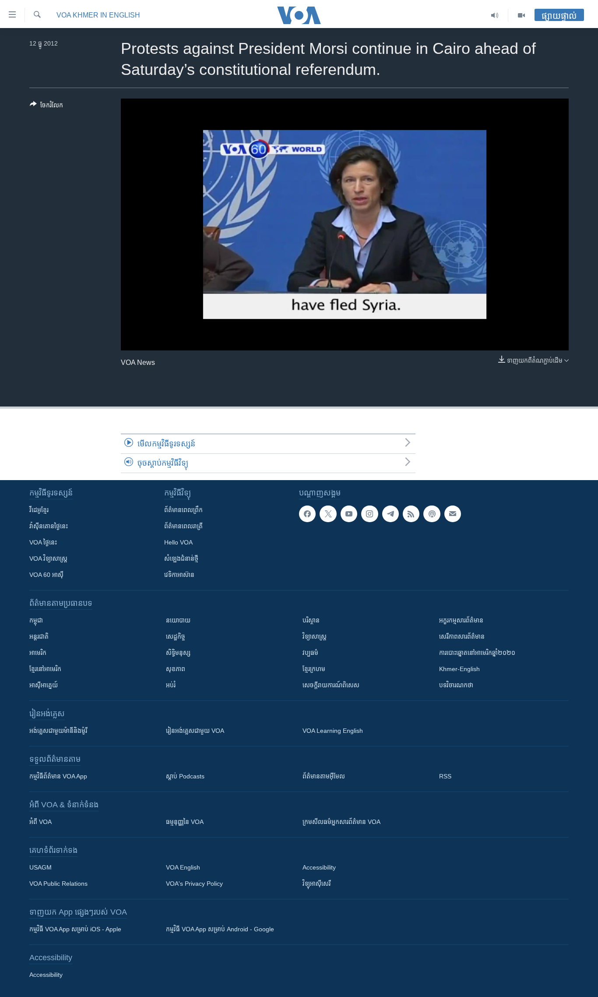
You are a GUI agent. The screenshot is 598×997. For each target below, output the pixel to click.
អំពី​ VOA (40, 821)
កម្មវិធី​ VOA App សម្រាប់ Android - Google (220, 929)
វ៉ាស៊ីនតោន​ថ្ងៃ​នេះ (48, 526)
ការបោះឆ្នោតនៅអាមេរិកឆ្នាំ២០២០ (477, 652)
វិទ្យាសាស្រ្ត (315, 636)
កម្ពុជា (36, 620)
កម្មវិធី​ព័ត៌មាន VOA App (58, 776)
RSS (445, 776)
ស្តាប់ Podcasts (185, 776)
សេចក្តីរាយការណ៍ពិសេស (331, 685)
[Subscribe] (452, 514)
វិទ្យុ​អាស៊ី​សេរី (317, 883)
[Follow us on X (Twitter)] (328, 514)
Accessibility (319, 867)
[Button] (46, 107)
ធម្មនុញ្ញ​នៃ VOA (185, 821)
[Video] (521, 15)
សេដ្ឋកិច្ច (175, 636)
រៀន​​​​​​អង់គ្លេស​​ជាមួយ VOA (195, 730)
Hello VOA (178, 542)
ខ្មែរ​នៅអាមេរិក (45, 668)
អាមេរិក (37, 652)
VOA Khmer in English (98, 15)
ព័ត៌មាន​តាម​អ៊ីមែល (324, 776)
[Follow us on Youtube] (349, 514)
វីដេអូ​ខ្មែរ (39, 509)
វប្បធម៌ (310, 652)
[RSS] (411, 514)
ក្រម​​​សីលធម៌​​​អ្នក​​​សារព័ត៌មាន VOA (341, 821)
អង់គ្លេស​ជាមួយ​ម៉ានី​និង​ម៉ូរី (58, 730)
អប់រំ (171, 685)
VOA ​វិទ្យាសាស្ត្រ (48, 558)
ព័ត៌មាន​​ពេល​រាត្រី (183, 526)
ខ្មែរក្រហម (314, 668)
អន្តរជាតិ (39, 636)
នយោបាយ (178, 620)
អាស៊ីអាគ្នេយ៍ (43, 685)
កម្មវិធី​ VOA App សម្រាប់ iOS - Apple (75, 929)
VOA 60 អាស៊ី (46, 574)
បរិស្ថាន (311, 620)
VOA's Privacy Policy (194, 883)
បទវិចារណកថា (456, 685)
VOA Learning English (333, 730)
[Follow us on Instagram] (369, 514)
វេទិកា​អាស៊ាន (179, 574)
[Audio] (495, 15)
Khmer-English (459, 668)
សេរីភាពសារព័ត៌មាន (462, 636)
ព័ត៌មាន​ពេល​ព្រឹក (183, 509)
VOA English (183, 867)
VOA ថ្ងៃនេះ (43, 542)
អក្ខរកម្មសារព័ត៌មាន (461, 620)
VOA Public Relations (58, 883)
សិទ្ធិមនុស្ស (178, 652)
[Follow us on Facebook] (307, 514)
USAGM (40, 867)
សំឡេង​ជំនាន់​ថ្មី (181, 558)
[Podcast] (431, 514)
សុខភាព (175, 668)
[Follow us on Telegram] (390, 514)
